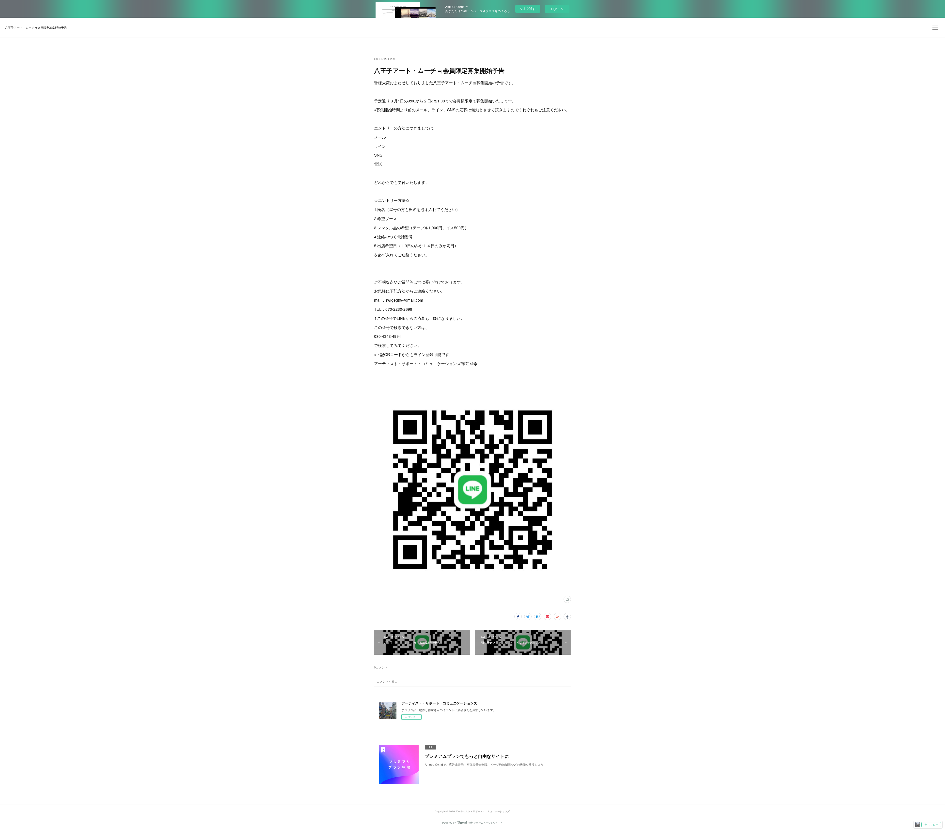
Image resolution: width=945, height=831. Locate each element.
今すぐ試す (528, 8)
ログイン (557, 8)
